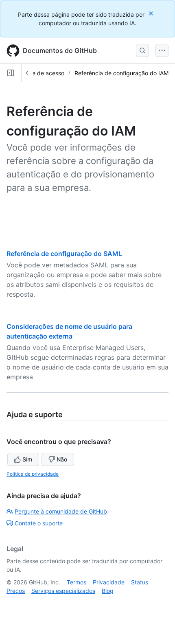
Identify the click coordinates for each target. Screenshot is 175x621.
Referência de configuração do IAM (121, 73)
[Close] (151, 13)
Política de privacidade (33, 474)
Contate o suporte (39, 523)
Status (139, 582)
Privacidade (109, 582)
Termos (76, 582)
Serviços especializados (63, 590)
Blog (108, 590)
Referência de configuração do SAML (64, 253)
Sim (27, 459)
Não (62, 459)
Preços (16, 590)
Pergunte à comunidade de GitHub (61, 511)
